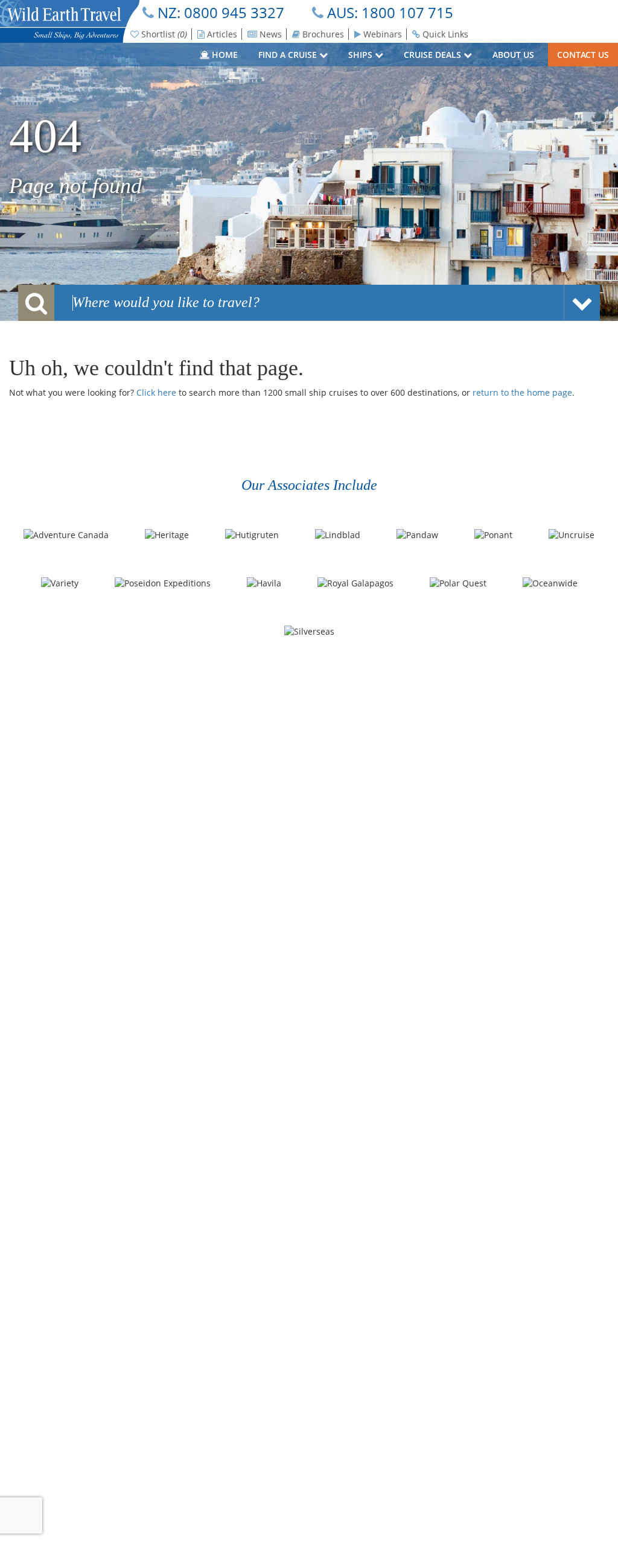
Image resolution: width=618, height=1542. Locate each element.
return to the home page (522, 392)
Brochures (322, 34)
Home (223, 54)
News (269, 34)
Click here (156, 392)
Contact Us (583, 54)
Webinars (381, 34)
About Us (514, 54)
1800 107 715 (407, 12)
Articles (221, 34)
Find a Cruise (288, 54)
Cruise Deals (434, 54)
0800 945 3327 (234, 12)
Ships (361, 54)
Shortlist (163, 34)
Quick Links (444, 34)
